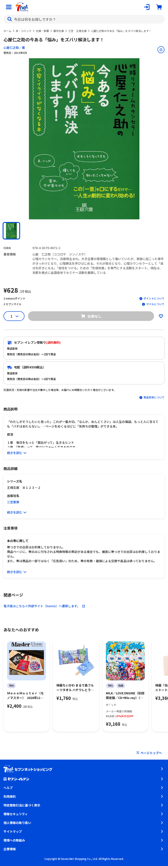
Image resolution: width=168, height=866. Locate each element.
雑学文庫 (58, 31)
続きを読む (14, 453)
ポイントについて (154, 298)
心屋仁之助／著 (14, 47)
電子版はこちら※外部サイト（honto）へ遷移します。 (42, 606)
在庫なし (95, 316)
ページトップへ (151, 753)
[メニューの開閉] (9, 7)
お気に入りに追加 (161, 316)
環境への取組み (14, 840)
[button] (11, 231)
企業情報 (10, 849)
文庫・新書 (42, 31)
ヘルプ (8, 787)
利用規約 (10, 796)
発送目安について (154, 397)
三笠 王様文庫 (77, 31)
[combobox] (84, 19)
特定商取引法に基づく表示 (22, 805)
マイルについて (155, 304)
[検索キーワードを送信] (9, 19)
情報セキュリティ (16, 814)
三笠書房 (13, 502)
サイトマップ (13, 831)
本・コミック (24, 31)
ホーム (7, 31)
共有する (161, 49)
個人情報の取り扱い (17, 822)
